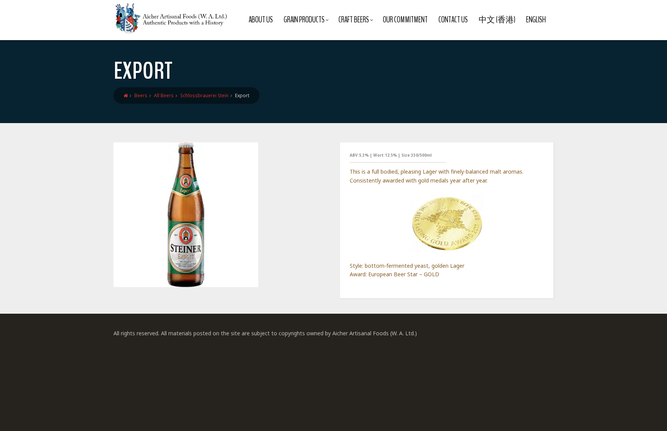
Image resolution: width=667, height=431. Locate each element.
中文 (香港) (497, 19)
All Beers (164, 95)
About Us (261, 19)
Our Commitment (405, 19)
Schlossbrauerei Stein (204, 95)
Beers (140, 95)
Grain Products (304, 19)
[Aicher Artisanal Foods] (171, 18)
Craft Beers (354, 19)
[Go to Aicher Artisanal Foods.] (126, 95)
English (536, 19)
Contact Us (453, 19)
